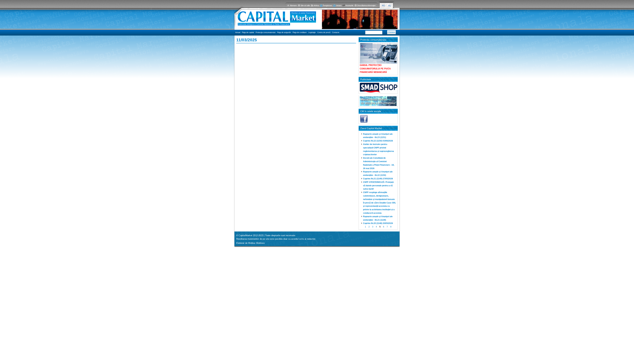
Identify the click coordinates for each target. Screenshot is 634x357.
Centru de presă (323, 32)
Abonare (293, 5)
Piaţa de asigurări (284, 32)
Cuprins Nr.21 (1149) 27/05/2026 (378, 179)
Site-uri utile (305, 5)
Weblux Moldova (256, 243)
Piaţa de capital (248, 32)
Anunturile (349, 5)
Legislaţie (312, 32)
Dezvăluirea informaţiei (366, 5)
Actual (237, 32)
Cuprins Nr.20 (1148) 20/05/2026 (378, 223)
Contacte (335, 32)
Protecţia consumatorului (265, 32)
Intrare (338, 5)
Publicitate (365, 79)
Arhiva (316, 5)
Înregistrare (327, 5)
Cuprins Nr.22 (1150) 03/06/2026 (378, 141)
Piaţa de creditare (300, 32)
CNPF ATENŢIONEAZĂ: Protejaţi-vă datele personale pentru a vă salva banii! (378, 185)
